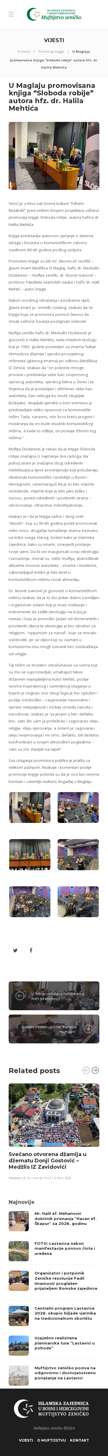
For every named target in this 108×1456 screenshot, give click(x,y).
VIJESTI (26, 1440)
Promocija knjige (51, 51)
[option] (54, 1131)
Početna (24, 51)
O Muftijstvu (51, 1440)
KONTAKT (79, 1440)
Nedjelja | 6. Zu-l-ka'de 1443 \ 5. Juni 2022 (40, 1178)
